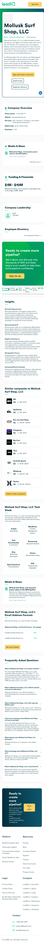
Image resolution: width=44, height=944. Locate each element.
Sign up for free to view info (23, 74)
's (23, 707)
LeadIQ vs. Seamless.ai (31, 901)
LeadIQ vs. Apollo (29, 888)
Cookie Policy (7, 888)
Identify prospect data (10, 843)
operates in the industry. (20, 741)
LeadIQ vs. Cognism (30, 897)
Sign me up (15, 276)
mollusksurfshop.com (12, 694)
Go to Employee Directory (32, 235)
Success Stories (8, 862)
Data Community (29, 864)
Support (26, 855)
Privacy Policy (7, 884)
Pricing (25, 843)
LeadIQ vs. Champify (31, 909)
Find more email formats (21, 773)
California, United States (17, 37)
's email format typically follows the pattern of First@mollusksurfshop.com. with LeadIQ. (22, 771)
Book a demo (29, 807)
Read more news (35, 162)
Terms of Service (8, 893)
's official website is (22, 692)
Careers (26, 860)
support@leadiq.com (23, 926)
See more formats (12, 647)
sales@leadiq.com (22, 930)
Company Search (29, 851)
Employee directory (20, 87)
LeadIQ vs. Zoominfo (31, 884)
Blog (24, 847)
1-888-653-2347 (22, 922)
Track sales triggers (9, 847)
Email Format (17, 81)
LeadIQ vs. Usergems (31, 905)
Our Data (26, 868)
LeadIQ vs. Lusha (29, 893)
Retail (34, 742)
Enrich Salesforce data (10, 857)
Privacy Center (28, 872)
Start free (35, 4)
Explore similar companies (15, 494)
